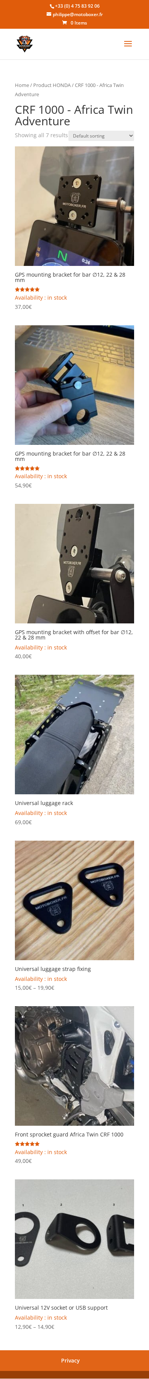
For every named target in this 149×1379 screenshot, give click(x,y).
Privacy (70, 1360)
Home (22, 85)
